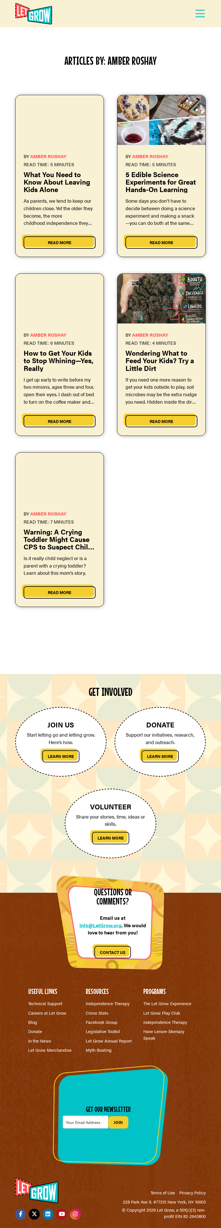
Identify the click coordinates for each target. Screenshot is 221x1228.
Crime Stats (97, 1013)
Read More (59, 242)
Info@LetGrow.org (100, 925)
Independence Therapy (107, 1003)
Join (118, 1122)
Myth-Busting (99, 1050)
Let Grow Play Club (161, 1013)
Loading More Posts (110, 641)
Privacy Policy (192, 1192)
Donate (35, 1031)
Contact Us (112, 952)
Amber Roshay (48, 156)
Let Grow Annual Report (109, 1041)
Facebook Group (101, 1022)
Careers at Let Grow (47, 1013)
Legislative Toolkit (103, 1031)
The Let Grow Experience (167, 1003)
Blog (32, 1022)
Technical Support (45, 1003)
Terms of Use (162, 1192)
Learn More (61, 756)
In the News (39, 1041)
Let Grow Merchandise (50, 1050)
